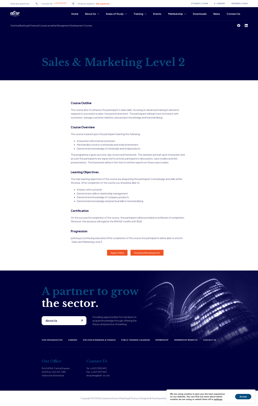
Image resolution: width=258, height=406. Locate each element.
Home (74, 13)
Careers (72, 340)
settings (218, 399)
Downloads (200, 13)
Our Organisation (52, 340)
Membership (175, 13)
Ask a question (103, 3)
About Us (90, 13)
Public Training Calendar (135, 340)
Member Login (239, 3)
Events (157, 13)
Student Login (199, 3)
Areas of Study (115, 13)
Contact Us (233, 13)
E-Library (219, 3)
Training (138, 13)
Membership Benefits (186, 340)
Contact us (209, 340)
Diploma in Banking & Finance (99, 340)
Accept (243, 396)
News (216, 13)
